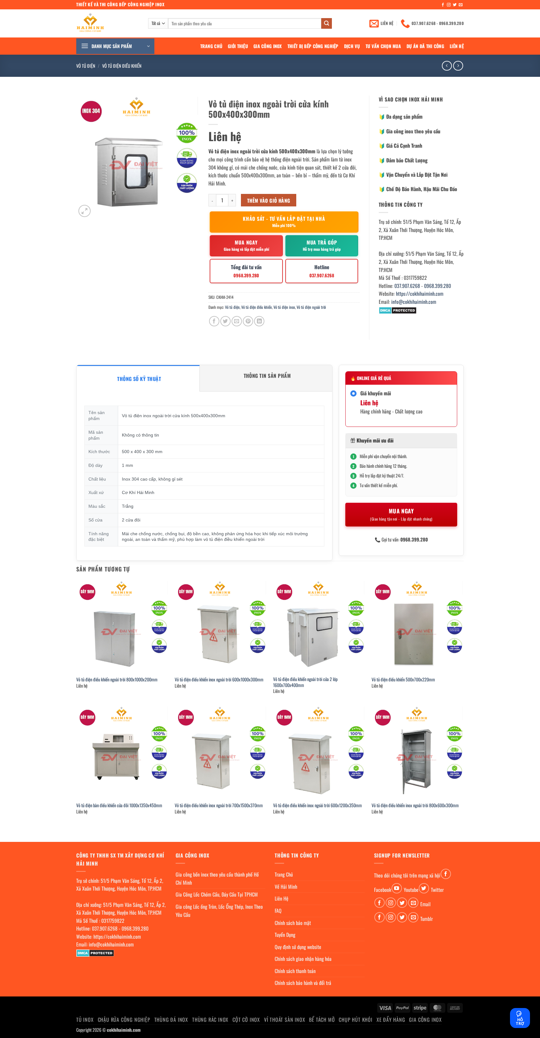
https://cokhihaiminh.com (419, 293)
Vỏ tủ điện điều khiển (122, 65)
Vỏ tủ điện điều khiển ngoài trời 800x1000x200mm (117, 680)
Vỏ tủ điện (85, 65)
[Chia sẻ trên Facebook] (214, 321)
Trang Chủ (211, 46)
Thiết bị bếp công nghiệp (313, 46)
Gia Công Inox (267, 46)
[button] (115, 46)
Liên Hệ (457, 46)
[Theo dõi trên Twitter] (455, 5)
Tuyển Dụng (285, 934)
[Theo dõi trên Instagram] (449, 5)
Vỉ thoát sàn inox (284, 1019)
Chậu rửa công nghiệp (124, 1019)
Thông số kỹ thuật (139, 379)
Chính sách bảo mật (293, 923)
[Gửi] (326, 23)
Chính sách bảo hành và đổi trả (303, 982)
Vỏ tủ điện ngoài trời (311, 307)
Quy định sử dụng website (298, 947)
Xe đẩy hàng (391, 1019)
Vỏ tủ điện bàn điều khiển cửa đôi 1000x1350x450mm (119, 805)
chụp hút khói (355, 1019)
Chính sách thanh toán (295, 971)
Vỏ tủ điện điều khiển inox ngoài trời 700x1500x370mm (219, 805)
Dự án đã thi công (425, 46)
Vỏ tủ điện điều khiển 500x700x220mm (403, 680)
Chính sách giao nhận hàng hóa (303, 958)
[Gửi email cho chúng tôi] (460, 5)
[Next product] (447, 66)
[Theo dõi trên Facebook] (443, 5)
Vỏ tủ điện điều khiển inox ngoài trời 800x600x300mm (415, 805)
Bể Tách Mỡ (322, 1019)
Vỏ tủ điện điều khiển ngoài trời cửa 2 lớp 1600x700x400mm (305, 682)
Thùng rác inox (210, 1019)
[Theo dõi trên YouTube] (397, 888)
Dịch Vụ (352, 46)
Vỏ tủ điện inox (284, 307)
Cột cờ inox (246, 1019)
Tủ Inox (85, 1019)
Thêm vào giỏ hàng (268, 200)
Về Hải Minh (286, 886)
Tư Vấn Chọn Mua (383, 46)
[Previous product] (458, 66)
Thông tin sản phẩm (267, 375)
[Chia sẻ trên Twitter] (225, 321)
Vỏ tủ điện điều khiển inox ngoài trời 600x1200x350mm (317, 805)
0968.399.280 (437, 285)
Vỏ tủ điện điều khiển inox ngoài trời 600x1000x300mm (219, 680)
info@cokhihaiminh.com (413, 301)
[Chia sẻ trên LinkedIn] (259, 321)
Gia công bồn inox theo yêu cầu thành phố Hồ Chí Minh (217, 878)
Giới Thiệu (238, 46)
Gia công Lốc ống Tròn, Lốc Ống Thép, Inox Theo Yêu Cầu (219, 910)
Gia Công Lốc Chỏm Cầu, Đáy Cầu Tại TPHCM (217, 894)
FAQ (278, 910)
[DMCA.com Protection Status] (398, 310)
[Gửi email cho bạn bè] (237, 321)
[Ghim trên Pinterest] (248, 321)
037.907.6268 (407, 285)
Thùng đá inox (171, 1019)
